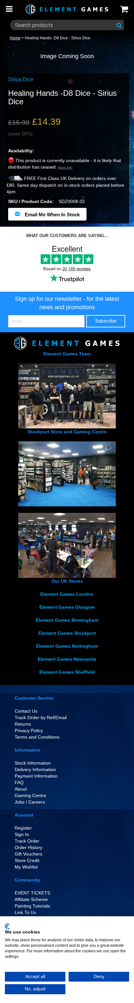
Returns (23, 724)
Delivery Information (35, 769)
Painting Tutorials (32, 905)
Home (15, 38)
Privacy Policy (29, 730)
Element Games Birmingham (67, 620)
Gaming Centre (30, 795)
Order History (28, 847)
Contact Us (26, 711)
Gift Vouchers (28, 854)
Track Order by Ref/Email (41, 717)
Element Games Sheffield (67, 672)
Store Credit (27, 860)
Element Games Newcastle (67, 659)
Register (23, 828)
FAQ (19, 782)
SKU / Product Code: (31, 201)
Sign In (22, 834)
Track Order (27, 841)
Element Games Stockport (67, 633)
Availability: (21, 150)
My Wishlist (26, 867)
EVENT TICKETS (32, 892)
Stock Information (33, 763)
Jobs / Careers (30, 802)
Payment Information (36, 776)
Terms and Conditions (37, 737)
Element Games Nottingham (67, 646)
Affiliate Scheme (31, 899)
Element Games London (67, 594)
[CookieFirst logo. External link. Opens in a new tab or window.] (7, 926)
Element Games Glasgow (67, 607)
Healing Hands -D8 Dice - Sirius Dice (57, 38)
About (21, 789)
